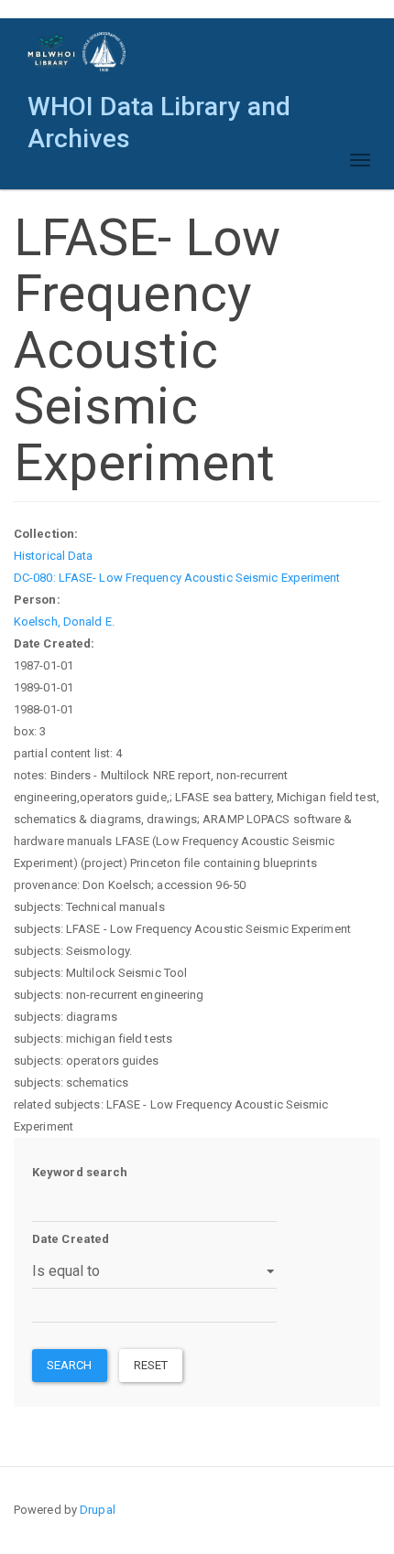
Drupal (97, 1509)
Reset (151, 1365)
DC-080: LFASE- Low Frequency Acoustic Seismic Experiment (177, 577)
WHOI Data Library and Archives (158, 111)
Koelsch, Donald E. (64, 621)
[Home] (77, 51)
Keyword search (79, 1172)
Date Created (70, 1239)
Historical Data (53, 556)
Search (70, 1365)
